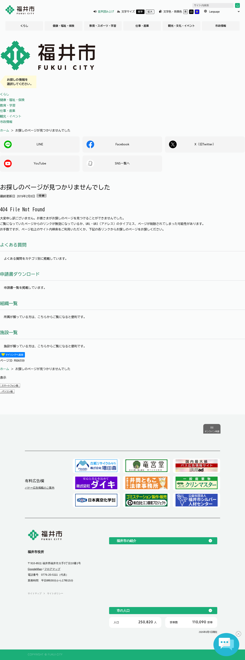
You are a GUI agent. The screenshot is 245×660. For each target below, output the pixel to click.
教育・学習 (7, 105)
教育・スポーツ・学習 (102, 25)
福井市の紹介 (126, 541)
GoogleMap (35, 569)
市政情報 (220, 25)
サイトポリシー (55, 593)
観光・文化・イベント (181, 25)
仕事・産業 (142, 25)
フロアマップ (52, 569)
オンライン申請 (212, 431)
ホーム (4, 130)
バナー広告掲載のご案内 (39, 487)
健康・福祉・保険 (63, 25)
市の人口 (123, 610)
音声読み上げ (106, 11)
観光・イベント (10, 116)
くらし (24, 25)
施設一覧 (9, 332)
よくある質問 (13, 245)
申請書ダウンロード (20, 274)
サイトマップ (35, 593)
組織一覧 (9, 303)
